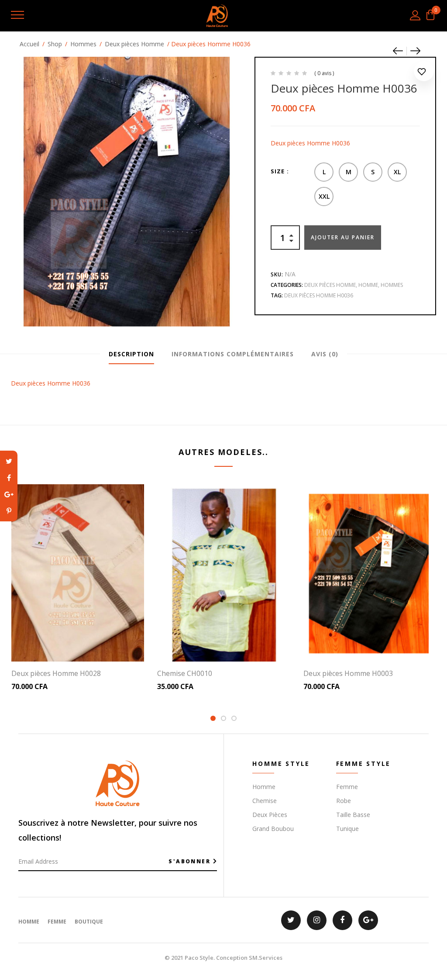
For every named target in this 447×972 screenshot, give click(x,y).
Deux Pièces (269, 814)
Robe (343, 800)
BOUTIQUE (89, 921)
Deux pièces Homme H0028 (56, 673)
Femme (347, 786)
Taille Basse (353, 814)
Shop (55, 44)
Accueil (29, 44)
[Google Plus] (8, 494)
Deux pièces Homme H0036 (318, 295)
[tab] (131, 354)
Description (131, 354)
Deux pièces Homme (134, 44)
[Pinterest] (8, 511)
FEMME (57, 921)
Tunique (347, 828)
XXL (324, 196)
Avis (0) (324, 354)
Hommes (83, 44)
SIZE (278, 171)
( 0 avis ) (324, 73)
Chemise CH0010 (184, 673)
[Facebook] (8, 477)
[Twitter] (8, 461)
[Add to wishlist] (424, 73)
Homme (368, 285)
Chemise (264, 800)
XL (397, 172)
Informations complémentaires (233, 354)
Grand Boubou (273, 828)
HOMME (28, 921)
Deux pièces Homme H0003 (348, 673)
